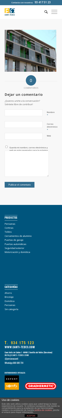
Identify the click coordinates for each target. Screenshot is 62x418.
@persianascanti (11, 358)
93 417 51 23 (43, 2)
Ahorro (8, 292)
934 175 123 (19, 342)
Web (49, 135)
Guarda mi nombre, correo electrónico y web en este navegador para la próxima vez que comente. (28, 150)
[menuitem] (44, 12)
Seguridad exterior (14, 248)
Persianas (10, 223)
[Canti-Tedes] (26, 12)
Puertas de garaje (14, 239)
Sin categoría (11, 309)
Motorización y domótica (17, 252)
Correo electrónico (52, 127)
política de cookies (43, 410)
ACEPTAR (31, 416)
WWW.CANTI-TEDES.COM (20, 347)
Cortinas (9, 227)
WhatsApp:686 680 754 (14, 362)
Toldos (8, 231)
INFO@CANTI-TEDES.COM (17, 355)
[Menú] (52, 12)
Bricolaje (9, 296)
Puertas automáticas (15, 244)
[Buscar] (44, 12)
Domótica (9, 301)
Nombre (51, 114)
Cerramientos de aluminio (18, 235)
